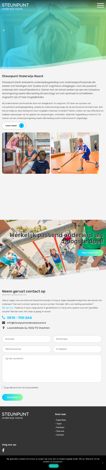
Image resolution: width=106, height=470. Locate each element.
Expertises (61, 420)
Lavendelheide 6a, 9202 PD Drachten (28, 327)
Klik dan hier (7, 308)
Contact (60, 435)
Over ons (60, 431)
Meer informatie (90, 252)
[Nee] (102, 462)
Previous (4, 30)
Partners (60, 427)
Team (59, 424)
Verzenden (12, 397)
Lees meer (26, 51)
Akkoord (53, 466)
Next (102, 30)
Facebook (26, 451)
